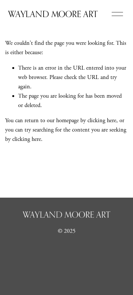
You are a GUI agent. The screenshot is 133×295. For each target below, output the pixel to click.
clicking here (101, 120)
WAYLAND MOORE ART (53, 14)
